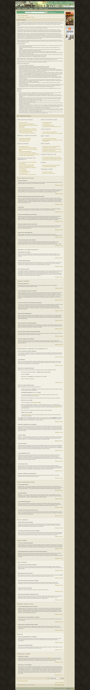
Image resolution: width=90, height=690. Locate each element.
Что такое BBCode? (22, 163)
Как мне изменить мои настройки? (25, 138)
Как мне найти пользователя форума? (48, 150)
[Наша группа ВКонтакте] (70, 39)
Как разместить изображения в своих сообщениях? (27, 167)
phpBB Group (49, 658)
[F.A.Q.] (51, 2)
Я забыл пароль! (22, 127)
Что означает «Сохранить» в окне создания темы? (27, 174)
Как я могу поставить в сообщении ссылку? (26, 166)
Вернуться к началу (59, 185)
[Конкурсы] (41, 8)
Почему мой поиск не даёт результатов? (49, 147)
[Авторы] (36, 8)
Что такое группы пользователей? (48, 125)
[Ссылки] (60, 2)
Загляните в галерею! (37, 394)
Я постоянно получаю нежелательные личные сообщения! (52, 133)
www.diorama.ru (57, 406)
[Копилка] (31, 8)
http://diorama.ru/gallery (37, 402)
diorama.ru (72, 688)
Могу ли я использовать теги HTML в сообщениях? (27, 162)
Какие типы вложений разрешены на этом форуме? (51, 165)
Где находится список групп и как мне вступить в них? (51, 126)
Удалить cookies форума (59, 682)
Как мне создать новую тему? (24, 146)
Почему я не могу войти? (23, 122)
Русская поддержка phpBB (59, 684)
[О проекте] (55, 2)
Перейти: (48, 678)
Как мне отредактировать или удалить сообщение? (27, 147)
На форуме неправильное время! (24, 139)
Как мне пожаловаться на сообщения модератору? (27, 152)
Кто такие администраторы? (47, 122)
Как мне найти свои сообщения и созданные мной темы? (52, 151)
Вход (33, 17)
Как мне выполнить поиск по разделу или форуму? (51, 146)
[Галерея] (19, 8)
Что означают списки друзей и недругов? (49, 138)
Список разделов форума (23, 15)
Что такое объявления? (23, 170)
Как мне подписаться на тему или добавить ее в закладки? (52, 158)
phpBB (22, 684)
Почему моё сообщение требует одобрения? (26, 155)
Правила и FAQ (21, 17)
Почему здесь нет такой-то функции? (48, 173)
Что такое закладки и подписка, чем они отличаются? (51, 157)
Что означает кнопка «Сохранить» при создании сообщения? (29, 154)
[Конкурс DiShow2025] (70, 25)
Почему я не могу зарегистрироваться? (25, 131)
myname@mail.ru (28, 414)
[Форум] (46, 8)
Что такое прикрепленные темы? (24, 171)
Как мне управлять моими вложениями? (49, 166)
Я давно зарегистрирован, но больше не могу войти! (28, 130)
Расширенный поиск (51, 12)
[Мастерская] (25, 8)
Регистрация (28, 17)
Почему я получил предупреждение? (25, 151)
